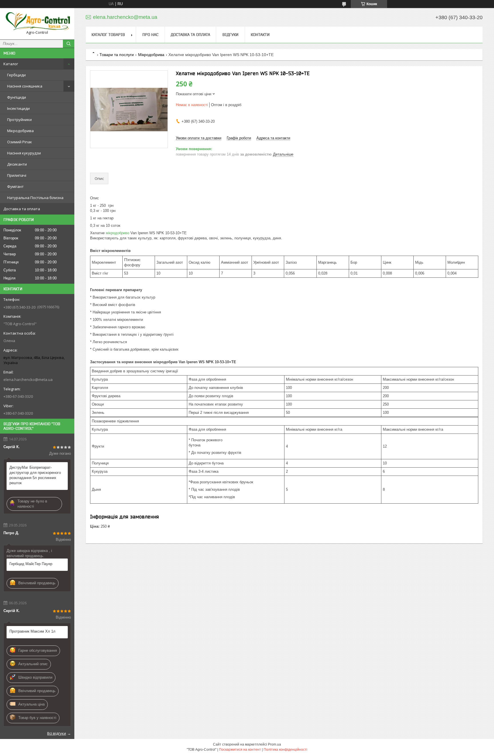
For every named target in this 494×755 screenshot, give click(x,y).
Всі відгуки (56, 733)
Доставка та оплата (21, 208)
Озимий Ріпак (19, 141)
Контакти (260, 34)
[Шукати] (68, 43)
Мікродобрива (20, 130)
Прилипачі (16, 175)
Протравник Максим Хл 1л (32, 631)
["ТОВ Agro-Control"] (37, 21)
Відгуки (230, 34)
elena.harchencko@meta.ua (28, 379)
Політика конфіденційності (285, 750)
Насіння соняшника (24, 86)
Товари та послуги (116, 54)
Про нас (150, 34)
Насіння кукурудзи (24, 153)
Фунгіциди (16, 97)
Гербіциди (16, 75)
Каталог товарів (108, 34)
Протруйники (19, 119)
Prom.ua (274, 744)
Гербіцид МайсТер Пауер (30, 564)
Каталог (10, 63)
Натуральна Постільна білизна (35, 197)
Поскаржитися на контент (240, 750)
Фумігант (15, 186)
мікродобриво (117, 233)
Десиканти (17, 164)
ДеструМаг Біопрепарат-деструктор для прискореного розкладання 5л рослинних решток (35, 475)
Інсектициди (18, 108)
